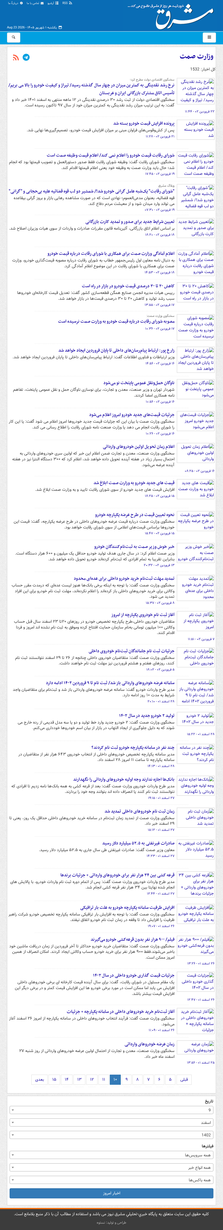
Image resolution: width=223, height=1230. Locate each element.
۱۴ (67, 1079)
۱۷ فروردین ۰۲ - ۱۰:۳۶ (160, 328)
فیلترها (207, 1146)
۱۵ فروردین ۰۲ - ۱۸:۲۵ (160, 496)
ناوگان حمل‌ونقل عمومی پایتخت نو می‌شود (139, 383)
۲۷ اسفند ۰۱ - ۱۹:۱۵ (161, 798)
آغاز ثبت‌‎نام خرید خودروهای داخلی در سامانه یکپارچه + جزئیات (121, 1011)
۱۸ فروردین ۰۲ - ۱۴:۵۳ (160, 272)
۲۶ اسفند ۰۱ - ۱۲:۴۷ (201, 999)
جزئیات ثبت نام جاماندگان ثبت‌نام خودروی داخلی (132, 651)
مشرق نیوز (172, 14)
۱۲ (92, 1079)
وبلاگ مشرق (166, 186)
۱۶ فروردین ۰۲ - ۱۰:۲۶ (160, 433)
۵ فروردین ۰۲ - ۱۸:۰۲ (160, 669)
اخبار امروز (111, 1193)
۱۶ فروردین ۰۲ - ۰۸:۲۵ (200, 471)
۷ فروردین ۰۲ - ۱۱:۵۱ (201, 639)
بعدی (39, 1079)
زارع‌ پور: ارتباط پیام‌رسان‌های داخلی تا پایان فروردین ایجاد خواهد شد (116, 350)
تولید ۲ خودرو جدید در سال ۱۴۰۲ (147, 716)
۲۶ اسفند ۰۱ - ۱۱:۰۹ (162, 1030)
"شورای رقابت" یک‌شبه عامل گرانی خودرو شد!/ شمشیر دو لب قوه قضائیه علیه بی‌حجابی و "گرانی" (92, 191)
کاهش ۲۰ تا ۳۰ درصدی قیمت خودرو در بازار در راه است (128, 286)
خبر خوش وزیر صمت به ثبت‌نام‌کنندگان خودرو (134, 546)
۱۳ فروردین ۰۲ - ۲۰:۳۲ (159, 565)
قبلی (184, 1079)
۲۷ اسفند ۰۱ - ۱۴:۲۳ (161, 856)
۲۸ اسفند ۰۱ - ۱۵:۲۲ (201, 734)
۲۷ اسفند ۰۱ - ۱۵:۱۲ (161, 830)
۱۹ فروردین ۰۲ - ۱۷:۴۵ (160, 174)
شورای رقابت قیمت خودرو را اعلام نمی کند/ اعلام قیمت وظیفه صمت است (111, 155)
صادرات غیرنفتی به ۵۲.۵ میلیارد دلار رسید (138, 843)
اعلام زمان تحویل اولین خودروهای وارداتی (139, 446)
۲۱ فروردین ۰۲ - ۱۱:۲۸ (160, 136)
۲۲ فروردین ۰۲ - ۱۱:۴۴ (200, 111)
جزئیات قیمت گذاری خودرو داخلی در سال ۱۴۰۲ (134, 975)
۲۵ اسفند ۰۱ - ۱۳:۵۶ (201, 1062)
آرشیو (51, 3)
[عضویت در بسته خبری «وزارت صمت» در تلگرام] (26, 58)
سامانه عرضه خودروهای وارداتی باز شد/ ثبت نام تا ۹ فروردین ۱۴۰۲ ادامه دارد (110, 683)
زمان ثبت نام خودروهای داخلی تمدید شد (140, 811)
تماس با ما (33, 3)
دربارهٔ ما (13, 3)
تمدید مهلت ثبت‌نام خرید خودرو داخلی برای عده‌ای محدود (124, 578)
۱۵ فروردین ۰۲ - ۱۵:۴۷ (160, 533)
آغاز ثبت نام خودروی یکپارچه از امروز (143, 615)
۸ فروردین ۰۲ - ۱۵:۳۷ (160, 603)
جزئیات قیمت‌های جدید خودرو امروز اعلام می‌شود (132, 415)
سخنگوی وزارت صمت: (160, 316)
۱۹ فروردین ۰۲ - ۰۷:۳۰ (160, 209)
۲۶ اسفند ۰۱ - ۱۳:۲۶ (201, 963)
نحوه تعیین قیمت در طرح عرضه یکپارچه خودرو (135, 515)
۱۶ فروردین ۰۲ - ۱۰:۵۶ (160, 401)
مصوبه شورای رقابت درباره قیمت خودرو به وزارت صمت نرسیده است (116, 321)
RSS (65, 3)
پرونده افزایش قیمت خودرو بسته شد (144, 123)
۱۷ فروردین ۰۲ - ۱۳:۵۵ (160, 305)
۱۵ (54, 1079)
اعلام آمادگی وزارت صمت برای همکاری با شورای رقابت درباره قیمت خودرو (111, 253)
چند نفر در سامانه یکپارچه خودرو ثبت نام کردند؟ (133, 747)
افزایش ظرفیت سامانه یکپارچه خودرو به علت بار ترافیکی (127, 907)
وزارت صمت (196, 56)
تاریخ (209, 1101)
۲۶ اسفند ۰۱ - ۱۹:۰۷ (161, 926)
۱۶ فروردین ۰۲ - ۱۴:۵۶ (160, 363)
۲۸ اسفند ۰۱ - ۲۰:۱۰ (161, 701)
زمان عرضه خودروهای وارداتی (150, 1044)
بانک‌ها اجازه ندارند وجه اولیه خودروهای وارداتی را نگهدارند (124, 779)
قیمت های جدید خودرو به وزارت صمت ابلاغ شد (134, 483)
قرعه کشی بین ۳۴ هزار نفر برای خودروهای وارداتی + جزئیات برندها (117, 875)
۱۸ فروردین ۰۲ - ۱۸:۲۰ (160, 234)
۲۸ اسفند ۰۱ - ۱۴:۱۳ (161, 766)
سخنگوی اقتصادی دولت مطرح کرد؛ (152, 79)
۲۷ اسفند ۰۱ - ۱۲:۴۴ (161, 893)
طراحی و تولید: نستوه (111, 1222)
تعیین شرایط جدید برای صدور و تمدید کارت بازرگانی (130, 222)
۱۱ (103, 1079)
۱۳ (79, 1079)
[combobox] (111, 1110)
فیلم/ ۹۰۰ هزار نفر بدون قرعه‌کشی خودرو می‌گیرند (133, 939)
